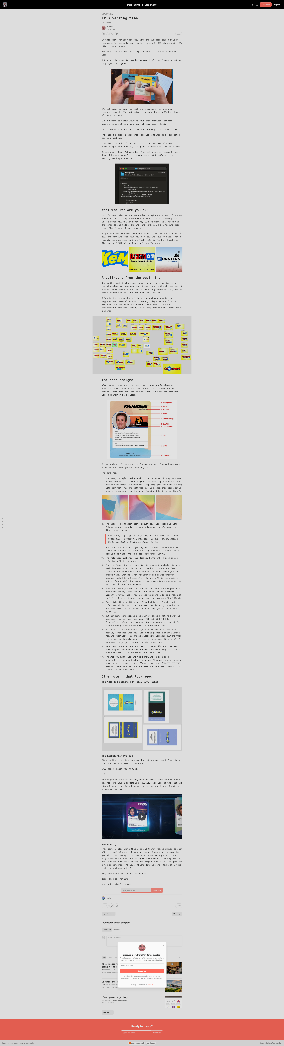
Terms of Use (152, 976)
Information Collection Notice (141, 978)
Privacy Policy (158, 978)
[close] (163, 945)
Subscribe (142, 971)
